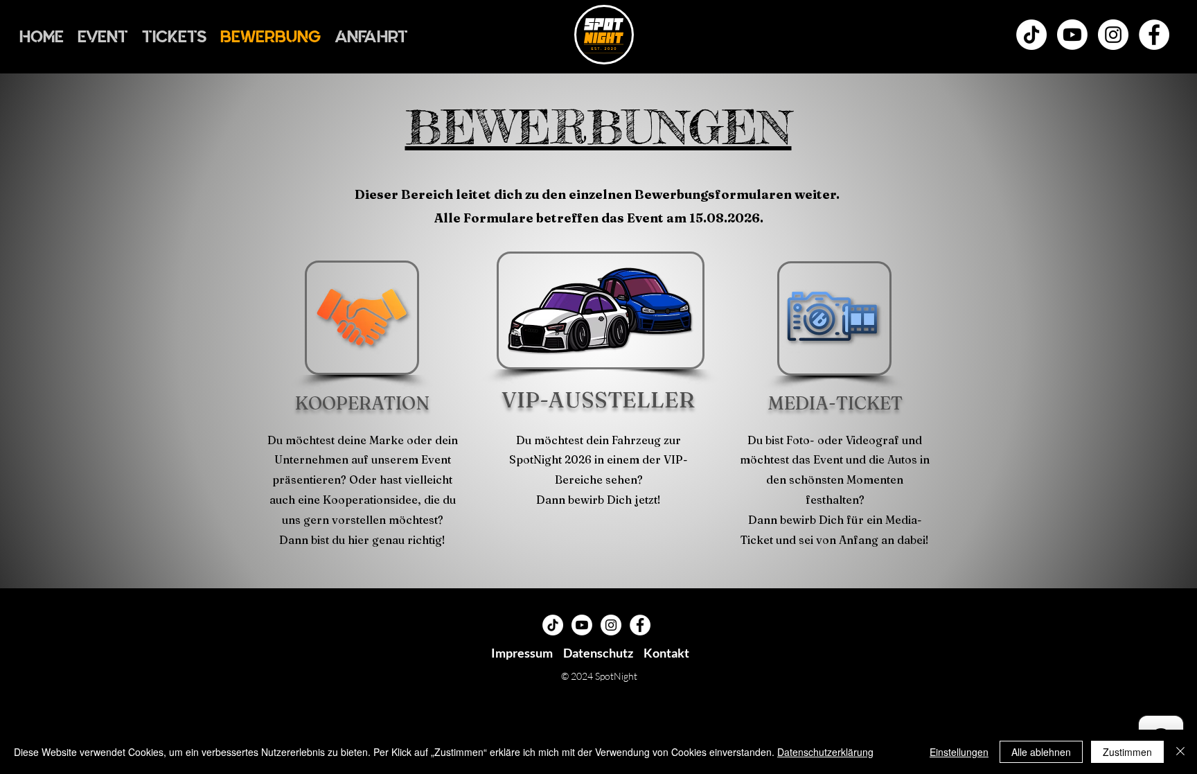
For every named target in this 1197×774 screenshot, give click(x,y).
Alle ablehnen (1041, 752)
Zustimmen (1127, 752)
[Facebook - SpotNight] (1154, 34)
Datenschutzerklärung (825, 752)
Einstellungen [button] (959, 752)
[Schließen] (1180, 752)
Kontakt (666, 652)
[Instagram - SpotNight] (1113, 34)
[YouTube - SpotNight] (1072, 34)
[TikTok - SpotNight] (1031, 34)
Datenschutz (598, 652)
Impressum (522, 652)
